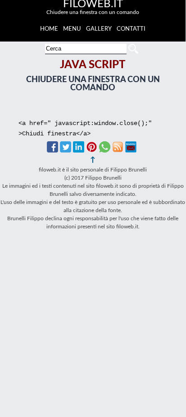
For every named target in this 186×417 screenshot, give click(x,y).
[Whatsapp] (104, 150)
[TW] (65, 150)
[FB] (52, 150)
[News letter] (130, 150)
